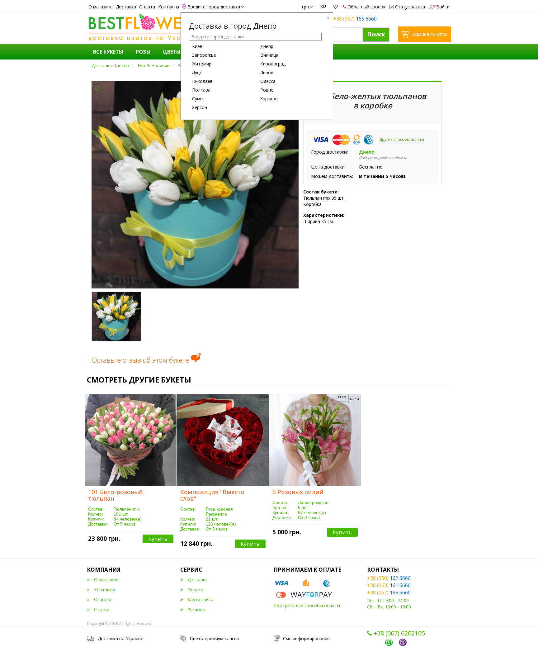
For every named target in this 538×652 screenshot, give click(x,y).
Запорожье (204, 55)
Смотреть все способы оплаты (307, 605)
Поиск (376, 34)
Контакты (168, 7)
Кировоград (273, 64)
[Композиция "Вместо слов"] (223, 440)
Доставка (126, 7)
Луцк (197, 72)
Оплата (147, 7)
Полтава (201, 90)
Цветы (172, 51)
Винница (269, 55)
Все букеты (108, 51)
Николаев (202, 81)
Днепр (266, 46)
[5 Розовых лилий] (315, 440)
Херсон (199, 107)
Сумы (197, 99)
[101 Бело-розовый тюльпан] (131, 440)
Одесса (268, 81)
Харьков (269, 99)
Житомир (201, 64)
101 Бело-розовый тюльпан (115, 495)
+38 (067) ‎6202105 (398, 633)
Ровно (267, 90)
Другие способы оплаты (401, 139)
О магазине (100, 7)
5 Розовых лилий (297, 492)
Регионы (196, 609)
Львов (266, 72)
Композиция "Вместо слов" (212, 495)
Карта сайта (200, 599)
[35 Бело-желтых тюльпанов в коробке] (195, 184)
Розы (143, 51)
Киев (197, 46)
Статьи (101, 609)
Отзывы (102, 599)
